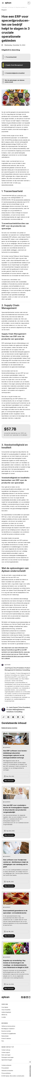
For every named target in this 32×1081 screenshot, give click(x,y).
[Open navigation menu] (3, 2)
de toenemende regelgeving (22, 200)
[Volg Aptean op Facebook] (22, 997)
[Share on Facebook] (8, 717)
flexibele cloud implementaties (19, 622)
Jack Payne (13, 707)
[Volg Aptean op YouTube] (29, 997)
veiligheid (23, 454)
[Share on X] (13, 717)
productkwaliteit (13, 454)
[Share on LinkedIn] (18, 717)
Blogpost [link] (4, 10)
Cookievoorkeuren (6, 1065)
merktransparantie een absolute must (14, 202)
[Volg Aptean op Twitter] (24, 997)
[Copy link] (3, 717)
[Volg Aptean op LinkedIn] (27, 997)
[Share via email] (23, 717)
